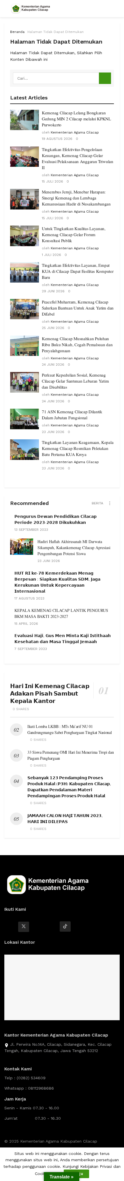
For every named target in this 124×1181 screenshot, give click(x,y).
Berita (97, 503)
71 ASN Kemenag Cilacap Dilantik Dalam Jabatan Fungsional (72, 414)
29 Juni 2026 (53, 291)
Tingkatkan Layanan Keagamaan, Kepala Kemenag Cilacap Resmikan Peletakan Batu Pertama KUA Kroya (77, 448)
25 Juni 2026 (53, 328)
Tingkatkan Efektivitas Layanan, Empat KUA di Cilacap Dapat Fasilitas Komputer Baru (77, 271)
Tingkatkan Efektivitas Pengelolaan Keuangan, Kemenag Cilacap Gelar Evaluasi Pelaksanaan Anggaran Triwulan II (77, 158)
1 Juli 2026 (51, 255)
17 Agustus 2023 (29, 598)
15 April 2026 (26, 624)
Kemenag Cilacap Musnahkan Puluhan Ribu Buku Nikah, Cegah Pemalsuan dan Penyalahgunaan (77, 344)
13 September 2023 (31, 530)
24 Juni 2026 (53, 365)
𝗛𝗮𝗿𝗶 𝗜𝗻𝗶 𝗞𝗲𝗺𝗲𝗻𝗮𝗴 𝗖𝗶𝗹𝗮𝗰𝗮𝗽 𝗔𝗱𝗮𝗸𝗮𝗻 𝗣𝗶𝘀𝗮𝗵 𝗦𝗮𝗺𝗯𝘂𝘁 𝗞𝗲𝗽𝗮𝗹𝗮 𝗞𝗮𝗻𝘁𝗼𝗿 (49, 693)
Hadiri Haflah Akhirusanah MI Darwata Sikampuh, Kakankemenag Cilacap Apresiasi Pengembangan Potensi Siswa (73, 547)
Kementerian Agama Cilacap (75, 132)
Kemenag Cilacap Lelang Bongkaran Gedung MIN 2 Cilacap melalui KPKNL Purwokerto (76, 119)
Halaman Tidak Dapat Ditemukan (55, 32)
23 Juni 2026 (53, 432)
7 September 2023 (30, 649)
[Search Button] (105, 78)
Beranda (17, 32)
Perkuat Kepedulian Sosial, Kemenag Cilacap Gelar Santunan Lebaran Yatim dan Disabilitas (75, 381)
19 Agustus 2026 (57, 139)
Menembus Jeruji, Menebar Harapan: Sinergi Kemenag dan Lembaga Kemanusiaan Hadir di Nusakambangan (76, 198)
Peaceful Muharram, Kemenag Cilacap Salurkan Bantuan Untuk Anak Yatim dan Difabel (78, 308)
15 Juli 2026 (52, 181)
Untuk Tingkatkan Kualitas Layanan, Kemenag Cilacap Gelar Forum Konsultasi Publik (74, 234)
